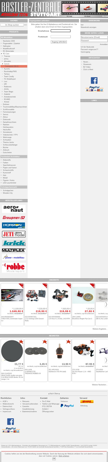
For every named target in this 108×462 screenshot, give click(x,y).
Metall (5, 178)
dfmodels (7, 61)
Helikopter (7, 46)
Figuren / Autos (8, 180)
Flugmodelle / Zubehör (11, 43)
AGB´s (5, 401)
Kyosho (7, 69)
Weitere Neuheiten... (100, 385)
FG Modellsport (10, 79)
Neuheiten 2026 (9, 41)
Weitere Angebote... (100, 329)
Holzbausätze (8, 127)
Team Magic (8, 92)
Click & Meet (88, 69)
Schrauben (7, 140)
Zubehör (7, 94)
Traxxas (7, 56)
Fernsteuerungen (9, 112)
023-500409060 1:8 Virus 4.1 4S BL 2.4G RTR (59, 318)
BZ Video (86, 67)
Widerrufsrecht (8, 404)
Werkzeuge (7, 137)
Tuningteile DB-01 (12, 66)
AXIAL (6, 89)
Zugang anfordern (58, 42)
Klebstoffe (7, 160)
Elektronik (7, 119)
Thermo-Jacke (8, 142)
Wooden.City (8, 193)
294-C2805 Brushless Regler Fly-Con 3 (82, 318)
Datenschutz (7, 406)
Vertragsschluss (9, 409)
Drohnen (6, 104)
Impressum (7, 412)
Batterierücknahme (29, 412)
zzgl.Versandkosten (88, 313)
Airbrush (6, 150)
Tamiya (6, 74)
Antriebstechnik (10, 97)
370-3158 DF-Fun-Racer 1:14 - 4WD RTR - (81, 371)
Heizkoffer (7, 130)
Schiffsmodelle (8, 109)
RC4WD (7, 99)
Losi (5, 81)
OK (54, 459)
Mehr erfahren (64, 456)
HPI (5, 84)
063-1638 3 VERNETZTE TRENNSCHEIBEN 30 (33, 371)
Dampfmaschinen (9, 122)
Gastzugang (85, 52)
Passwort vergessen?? (89, 49)
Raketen (6, 125)
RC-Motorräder (8, 51)
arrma (6, 59)
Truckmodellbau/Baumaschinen (13, 107)
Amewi (6, 102)
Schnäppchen (8, 190)
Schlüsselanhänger (10, 145)
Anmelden (104, 44)
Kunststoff (7, 173)
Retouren (25, 401)
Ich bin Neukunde (87, 47)
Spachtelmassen (9, 165)
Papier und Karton (10, 168)
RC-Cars (6, 54)
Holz (4, 175)
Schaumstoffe (8, 170)
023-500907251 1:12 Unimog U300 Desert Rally (34, 319)
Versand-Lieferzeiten (30, 404)
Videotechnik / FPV (10, 135)
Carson (6, 64)
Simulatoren (7, 132)
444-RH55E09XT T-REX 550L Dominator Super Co (12, 319)
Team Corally (9, 76)
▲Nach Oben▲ (54, 394)
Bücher (5, 147)
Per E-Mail (46, 401)
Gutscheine (7, 152)
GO (25, 25)
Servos (5, 114)
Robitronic (8, 87)
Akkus (5, 117)
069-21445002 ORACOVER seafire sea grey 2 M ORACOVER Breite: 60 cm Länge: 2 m (12, 376)
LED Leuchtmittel (9, 183)
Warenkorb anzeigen (88, 27)
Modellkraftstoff (9, 49)
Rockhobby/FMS (10, 71)
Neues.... (86, 62)
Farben (5, 163)
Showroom (87, 64)
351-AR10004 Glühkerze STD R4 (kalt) (57, 371)
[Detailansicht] (12, 295)
